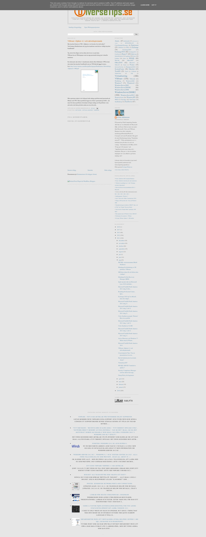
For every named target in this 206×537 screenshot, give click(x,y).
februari (121, 384)
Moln (124, 58)
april (120, 379)
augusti (121, 252)
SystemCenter (119, 69)
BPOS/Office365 (129, 43)
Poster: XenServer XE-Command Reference (125, 178)
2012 (118, 235)
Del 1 (116, 194)
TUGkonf (133, 71)
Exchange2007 (127, 50)
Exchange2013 (132, 52)
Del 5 (128, 194)
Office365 (117, 65)
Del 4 (125, 194)
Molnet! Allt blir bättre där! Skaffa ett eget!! (105, 475)
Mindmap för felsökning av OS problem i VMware (127, 268)
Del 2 (119, 194)
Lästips (117, 58)
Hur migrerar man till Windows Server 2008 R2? (126, 214)
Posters (132, 65)
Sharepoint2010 (130, 67)
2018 (118, 227)
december (122, 240)
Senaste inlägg (72, 170)
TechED (117, 71)
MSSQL (132, 58)
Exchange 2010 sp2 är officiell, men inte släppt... (127, 298)
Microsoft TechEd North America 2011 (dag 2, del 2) (127, 307)
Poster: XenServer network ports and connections (126, 181)
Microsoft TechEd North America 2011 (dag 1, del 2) (127, 330)
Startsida (90, 170)
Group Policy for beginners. (126, 375)
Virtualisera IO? (122, 363)
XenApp (123, 99)
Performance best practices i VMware (123, 216)
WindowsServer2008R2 (125, 92)
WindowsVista (119, 97)
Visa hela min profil (122, 169)
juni (120, 257)
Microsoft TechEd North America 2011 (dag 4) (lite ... (127, 288)
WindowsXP (131, 97)
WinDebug (118, 81)
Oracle (124, 65)
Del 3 (122, 194)
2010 (118, 391)
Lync (134, 56)
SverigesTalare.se (127, 167)
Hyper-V (124, 54)
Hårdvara (133, 54)
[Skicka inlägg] (96, 108)
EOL (127, 47)
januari (121, 387)
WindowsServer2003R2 (123, 87)
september (122, 249)
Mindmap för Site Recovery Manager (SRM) (126, 278)
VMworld (132, 79)
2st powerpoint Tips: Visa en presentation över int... (126, 354)
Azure (116, 43)
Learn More (145, 5)
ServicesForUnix (119, 67)
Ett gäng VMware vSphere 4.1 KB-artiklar (125, 218)
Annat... (117, 41)
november (122, 243)
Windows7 (118, 83)
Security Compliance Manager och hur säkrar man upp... (127, 371)
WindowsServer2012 (128, 95)
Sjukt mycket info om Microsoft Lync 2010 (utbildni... (127, 283)
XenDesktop (118, 102)
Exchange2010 (120, 52)
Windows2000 (130, 81)
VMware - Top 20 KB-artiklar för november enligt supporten (105, 417)
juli (120, 254)
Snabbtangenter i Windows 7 (122, 196)
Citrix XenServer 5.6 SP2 (125, 326)
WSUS (116, 99)
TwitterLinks (118, 73)
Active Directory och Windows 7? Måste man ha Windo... (128, 339)
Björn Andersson (123, 117)
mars (120, 382)
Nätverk (78, 110)
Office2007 (130, 60)
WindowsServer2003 (122, 85)
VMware (96, 110)
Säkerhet (132, 69)
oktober (121, 246)
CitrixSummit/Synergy (121, 45)
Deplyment (134, 45)
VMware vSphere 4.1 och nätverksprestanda (85, 41)
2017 (118, 230)
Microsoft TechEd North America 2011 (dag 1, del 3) (127, 322)
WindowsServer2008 (122, 90)
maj (120, 260)
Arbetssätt (134, 41)
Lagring (127, 56)
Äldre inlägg (108, 170)
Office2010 (118, 62)
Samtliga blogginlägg (75, 27)
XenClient (133, 99)
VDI (132, 73)
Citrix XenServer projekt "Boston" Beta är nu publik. (128, 317)
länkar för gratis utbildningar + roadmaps (109, 495)
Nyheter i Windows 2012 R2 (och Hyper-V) (109, 443)
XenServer (128, 101)
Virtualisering (87, 110)
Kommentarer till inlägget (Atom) (87, 174)
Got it (154, 5)
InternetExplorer (119, 56)
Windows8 (130, 83)
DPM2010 (121, 47)
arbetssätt (126, 41)
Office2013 (132, 62)
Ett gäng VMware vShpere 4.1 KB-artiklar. (105, 466)
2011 (118, 238)
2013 (118, 232)
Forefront (117, 54)
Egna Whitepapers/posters (92, 27)
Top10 (126, 71)
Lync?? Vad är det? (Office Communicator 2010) (126, 198)
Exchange (135, 47)
